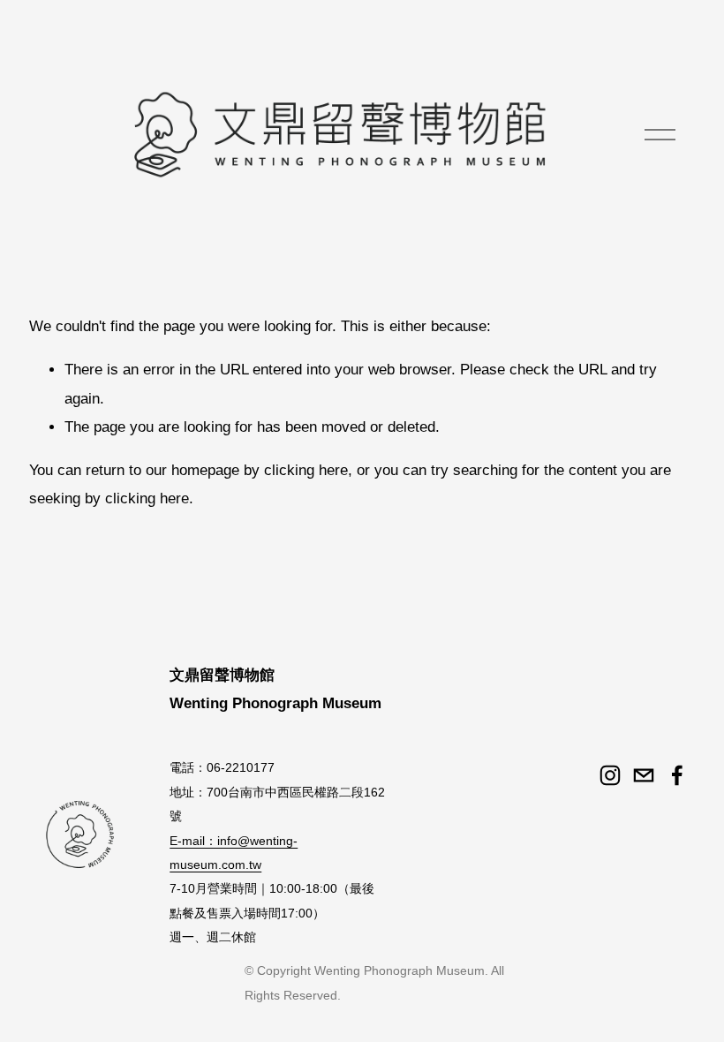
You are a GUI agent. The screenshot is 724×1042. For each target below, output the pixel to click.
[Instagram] (610, 775)
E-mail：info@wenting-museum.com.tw (234, 853)
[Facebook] (677, 775)
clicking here (306, 470)
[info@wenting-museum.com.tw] (643, 775)
